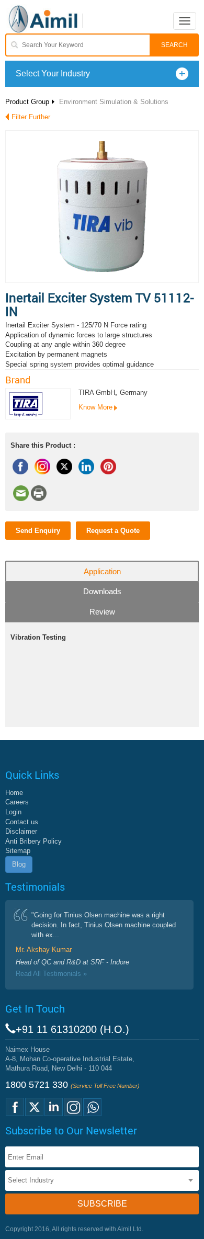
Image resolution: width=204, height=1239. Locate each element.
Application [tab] (102, 571)
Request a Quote (113, 531)
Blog (19, 864)
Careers (17, 802)
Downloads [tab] (102, 591)
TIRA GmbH (96, 392)
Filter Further (31, 117)
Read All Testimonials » (51, 973)
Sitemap (17, 851)
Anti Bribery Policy (33, 841)
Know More (95, 407)
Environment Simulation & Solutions (113, 102)
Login (13, 812)
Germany (134, 392)
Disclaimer (21, 831)
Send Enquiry (38, 531)
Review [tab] (102, 611)
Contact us (21, 822)
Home (14, 793)
